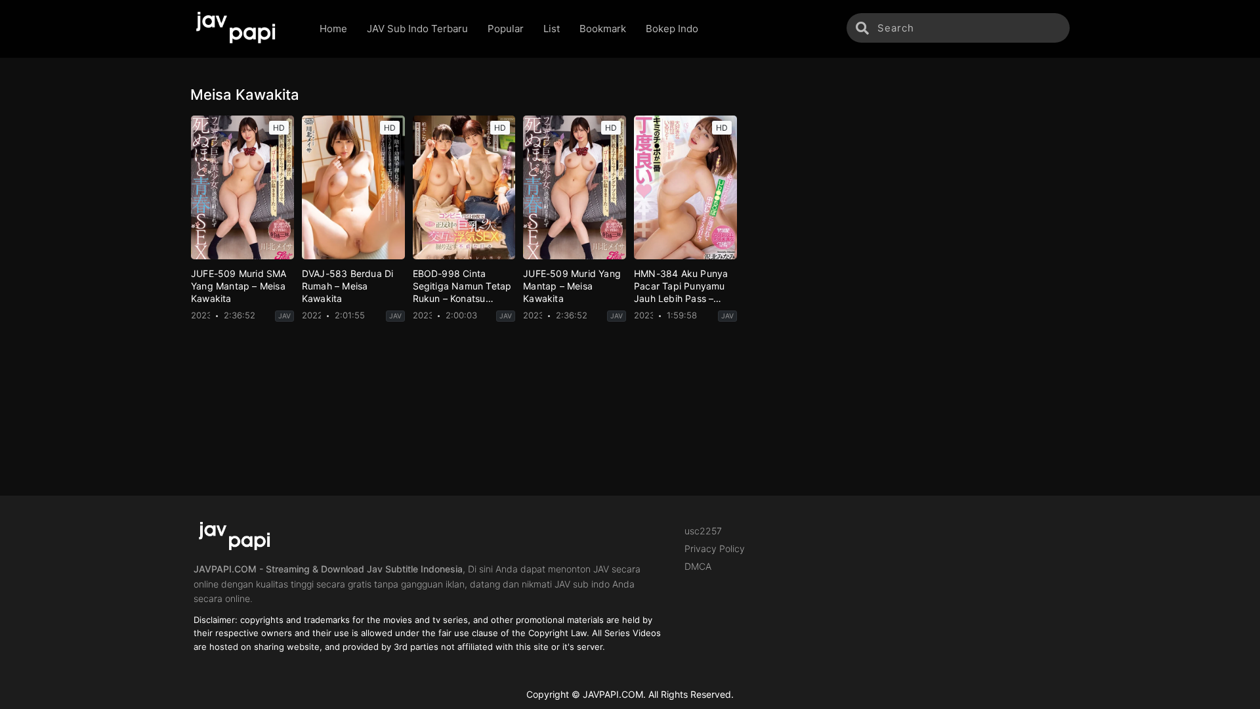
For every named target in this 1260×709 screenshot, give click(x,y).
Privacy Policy (714, 548)
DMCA (697, 566)
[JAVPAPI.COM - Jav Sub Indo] (245, 29)
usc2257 (703, 530)
